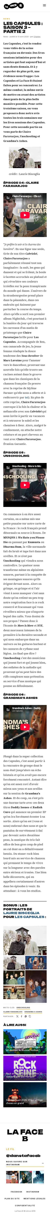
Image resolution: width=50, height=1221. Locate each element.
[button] (25, 157)
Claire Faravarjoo (12, 1012)
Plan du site (12, 1198)
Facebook (16, 1192)
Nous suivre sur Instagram (25, 1163)
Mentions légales (35, 1198)
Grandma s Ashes (33, 1012)
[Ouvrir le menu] (44, 5)
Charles (37, 36)
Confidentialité (25, 1205)
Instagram (32, 1192)
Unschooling (23, 1008)
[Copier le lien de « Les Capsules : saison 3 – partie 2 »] (30, 1016)
